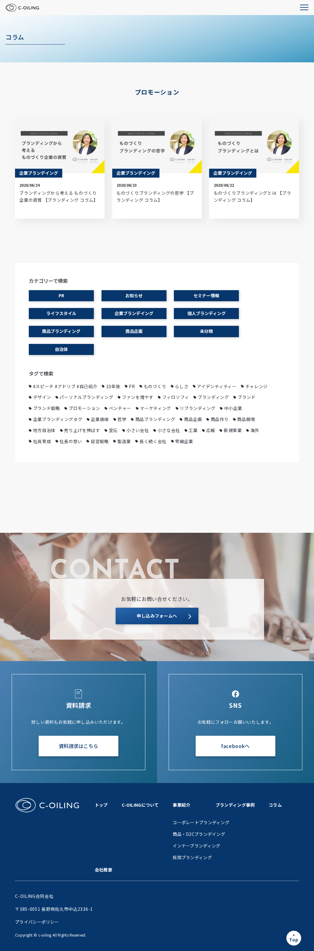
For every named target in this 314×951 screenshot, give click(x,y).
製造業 (124, 441)
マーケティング (155, 408)
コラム (275, 805)
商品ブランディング (61, 331)
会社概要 (103, 870)
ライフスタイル (61, 313)
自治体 (61, 349)
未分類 (206, 331)
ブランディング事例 (235, 805)
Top (293, 940)
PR (61, 295)
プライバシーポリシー (37, 922)
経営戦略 (100, 441)
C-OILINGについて (140, 805)
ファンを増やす (138, 397)
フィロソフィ (175, 397)
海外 (255, 430)
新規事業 (233, 430)
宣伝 (113, 430)
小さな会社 (169, 430)
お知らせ (134, 295)
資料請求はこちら (78, 746)
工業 (193, 430)
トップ (101, 805)
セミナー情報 (206, 295)
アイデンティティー (216, 386)
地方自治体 (44, 430)
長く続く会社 (153, 441)
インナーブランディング (196, 846)
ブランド (247, 397)
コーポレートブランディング (201, 822)
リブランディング (198, 408)
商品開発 (246, 419)
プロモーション (84, 408)
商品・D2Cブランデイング (199, 834)
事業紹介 (181, 805)
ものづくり (155, 386)
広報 (210, 430)
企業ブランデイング (134, 313)
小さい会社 (137, 430)
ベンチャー (120, 408)
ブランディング (213, 397)
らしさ (181, 386)
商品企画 (134, 331)
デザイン (42, 397)
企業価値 (100, 419)
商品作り (220, 419)
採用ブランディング (192, 857)
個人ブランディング (206, 313)
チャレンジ (256, 386)
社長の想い (70, 441)
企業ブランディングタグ (57, 419)
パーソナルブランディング (86, 397)
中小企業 (233, 408)
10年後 (113, 386)
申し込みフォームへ (157, 616)
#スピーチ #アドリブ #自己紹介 (65, 386)
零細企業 (184, 441)
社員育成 (42, 441)
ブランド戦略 (46, 408)
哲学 (121, 419)
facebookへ (235, 746)
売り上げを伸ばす (82, 430)
